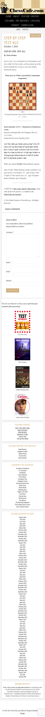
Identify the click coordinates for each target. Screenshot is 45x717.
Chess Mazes (22, 477)
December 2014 (22, 664)
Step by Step (22, 456)
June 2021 (22, 647)
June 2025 (22, 547)
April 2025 (22, 551)
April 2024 (22, 577)
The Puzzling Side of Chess (22, 505)
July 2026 (22, 519)
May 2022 (22, 626)
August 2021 (22, 645)
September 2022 (22, 617)
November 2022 (22, 613)
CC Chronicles (22, 471)
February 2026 (22, 530)
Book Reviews (23, 449)
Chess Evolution (22, 475)
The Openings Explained (22, 502)
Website (8, 280)
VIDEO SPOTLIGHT (22, 430)
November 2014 (22, 666)
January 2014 (22, 677)
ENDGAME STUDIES (22, 435)
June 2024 (22, 573)
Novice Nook (22, 488)
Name (8, 262)
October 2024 (22, 564)
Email (8, 271)
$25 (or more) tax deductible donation (19, 687)
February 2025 (22, 556)
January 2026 (22, 532)
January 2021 (22, 649)
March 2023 (22, 605)
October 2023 (22, 590)
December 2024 (22, 560)
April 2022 (22, 628)
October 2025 (22, 539)
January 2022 (22, 634)
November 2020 (22, 651)
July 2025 (22, 545)
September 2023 (22, 592)
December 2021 (22, 636)
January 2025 (22, 558)
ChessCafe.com (22, 7)
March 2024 (22, 579)
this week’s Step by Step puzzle (25, 189)
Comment (10, 232)
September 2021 (22, 643)
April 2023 (22, 602)
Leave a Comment (12, 209)
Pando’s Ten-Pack (22, 492)
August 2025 (22, 543)
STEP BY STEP (22, 437)
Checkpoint (22, 473)
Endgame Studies (23, 452)
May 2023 (22, 600)
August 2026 (22, 517)
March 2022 (22, 630)
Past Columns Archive (22, 507)
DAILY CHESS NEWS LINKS (22, 428)
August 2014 (22, 673)
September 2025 (22, 541)
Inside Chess (22, 486)
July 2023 (22, 596)
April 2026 (22, 526)
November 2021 (22, 639)
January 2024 (22, 583)
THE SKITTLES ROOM (22, 439)
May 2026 (22, 524)
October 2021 (22, 641)
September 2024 (22, 566)
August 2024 (22, 568)
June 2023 (22, 598)
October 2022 (22, 615)
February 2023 (22, 607)
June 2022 (22, 624)
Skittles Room (23, 454)
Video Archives (22, 458)
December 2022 (22, 611)
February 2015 (22, 660)
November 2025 (22, 536)
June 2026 (22, 522)
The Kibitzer (22, 500)
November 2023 (22, 587)
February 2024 (22, 581)
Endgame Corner (22, 481)
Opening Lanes (22, 490)
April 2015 (22, 656)
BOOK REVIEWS (22, 432)
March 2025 (22, 554)
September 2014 (22, 671)
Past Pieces (22, 494)
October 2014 (22, 668)
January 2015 (22, 662)
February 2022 (22, 632)
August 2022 (22, 619)
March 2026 (22, 528)
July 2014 (22, 675)
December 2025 (22, 534)
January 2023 (22, 609)
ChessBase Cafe (22, 479)
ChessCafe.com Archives (12, 194)
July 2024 (22, 571)
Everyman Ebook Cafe (22, 483)
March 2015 (22, 658)
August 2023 (22, 594)
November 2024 (22, 562)
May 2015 (22, 654)
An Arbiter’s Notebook (22, 469)
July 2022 (22, 622)
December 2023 (22, 585)
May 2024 (22, 575)
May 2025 (22, 549)
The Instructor (22, 498)
